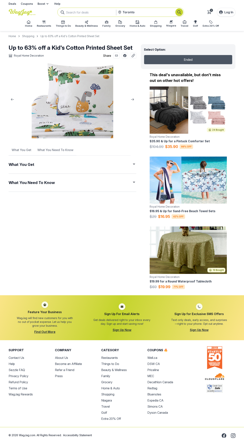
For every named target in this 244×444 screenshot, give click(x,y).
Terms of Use (18, 388)
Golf (104, 412)
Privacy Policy (18, 376)
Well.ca (152, 358)
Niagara (106, 400)
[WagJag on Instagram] (233, 435)
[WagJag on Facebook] (224, 435)
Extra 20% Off (111, 419)
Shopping (28, 36)
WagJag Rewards (21, 394)
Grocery (106, 382)
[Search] (179, 12)
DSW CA (153, 364)
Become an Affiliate (68, 364)
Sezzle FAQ (17, 370)
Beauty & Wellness (114, 370)
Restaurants (109, 358)
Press (59, 376)
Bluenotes (154, 394)
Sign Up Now (122, 330)
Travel (105, 406)
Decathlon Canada (160, 382)
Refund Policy (18, 382)
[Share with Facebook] (125, 56)
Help (57, 3)
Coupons (27, 3)
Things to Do (110, 364)
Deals (12, 3)
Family (105, 376)
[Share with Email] (116, 56)
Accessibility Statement (77, 435)
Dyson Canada (157, 412)
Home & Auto (110, 388)
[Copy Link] (133, 56)
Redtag (152, 388)
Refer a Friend (64, 370)
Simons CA (155, 406)
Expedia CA (155, 400)
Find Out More (44, 332)
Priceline (153, 370)
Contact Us (16, 358)
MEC (150, 376)
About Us (61, 358)
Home (12, 36)
